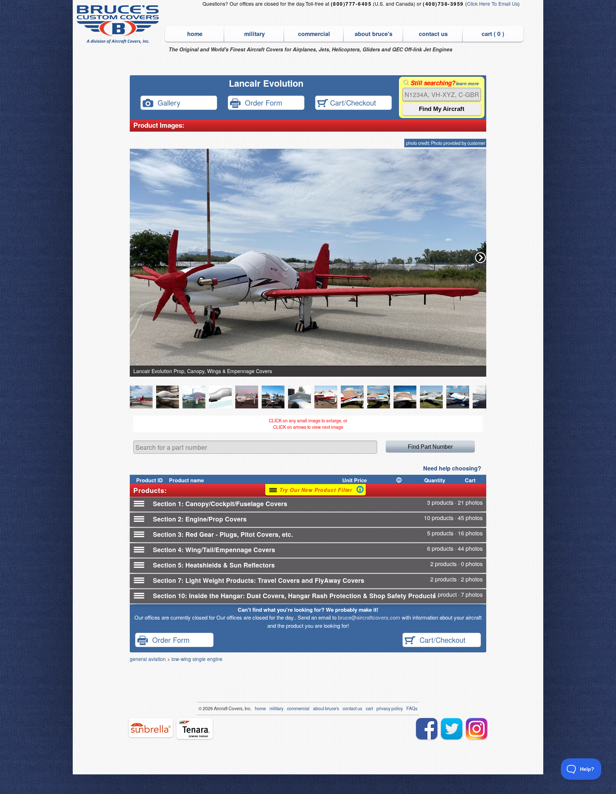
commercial (314, 34)
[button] (480, 257)
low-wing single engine (196, 658)
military (254, 34)
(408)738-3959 (443, 3)
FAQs (411, 708)
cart (369, 708)
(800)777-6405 (351, 3)
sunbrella (151, 727)
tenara (194, 728)
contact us (433, 34)
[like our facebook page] (426, 728)
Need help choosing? (452, 468)
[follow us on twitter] (451, 728)
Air (216, 708)
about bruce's (373, 34)
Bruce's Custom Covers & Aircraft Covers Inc (118, 24)
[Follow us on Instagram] (476, 728)
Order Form (261, 102)
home (194, 34)
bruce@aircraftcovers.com (369, 617)
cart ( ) (493, 34)
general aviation (148, 658)
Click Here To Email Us (492, 3)
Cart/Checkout (352, 102)
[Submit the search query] (441, 109)
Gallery (166, 102)
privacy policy (389, 708)
